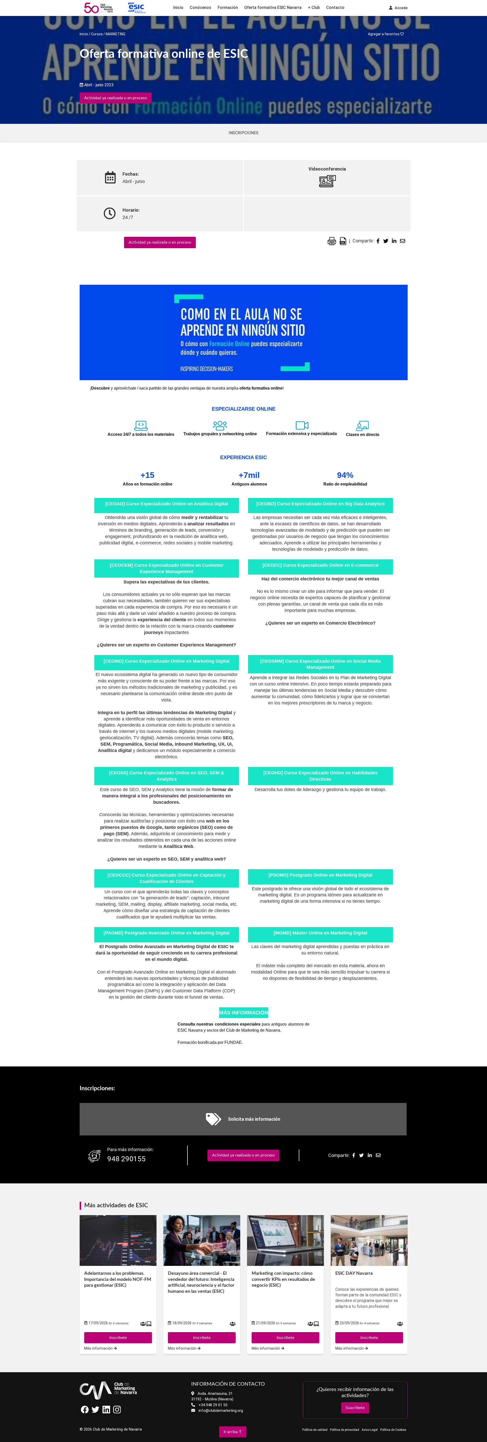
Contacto (335, 7)
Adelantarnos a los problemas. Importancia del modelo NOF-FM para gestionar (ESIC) (117, 1279)
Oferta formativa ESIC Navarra (273, 7)
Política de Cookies (393, 1430)
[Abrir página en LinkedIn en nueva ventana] (106, 1412)
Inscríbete (118, 1338)
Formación (228, 7)
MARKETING (115, 34)
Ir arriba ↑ (233, 1432)
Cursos (97, 34)
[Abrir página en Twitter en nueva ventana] (95, 1412)
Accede (401, 8)
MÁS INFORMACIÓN (243, 1012)
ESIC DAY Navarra (354, 1273)
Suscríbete (355, 1408)
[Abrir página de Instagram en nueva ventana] (117, 1412)
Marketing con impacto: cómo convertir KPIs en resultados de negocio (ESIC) (283, 1279)
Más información (99, 1348)
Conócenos (200, 7)
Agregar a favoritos (384, 34)
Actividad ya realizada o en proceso (115, 98)
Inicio (178, 7)
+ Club (314, 7)
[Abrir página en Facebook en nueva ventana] (85, 1412)
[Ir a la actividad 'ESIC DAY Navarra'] (369, 1240)
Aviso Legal (370, 1430)
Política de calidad (314, 1430)
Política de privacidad (344, 1430)
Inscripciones (243, 132)
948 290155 (126, 1159)
